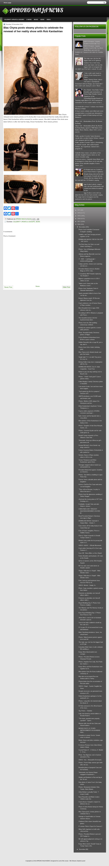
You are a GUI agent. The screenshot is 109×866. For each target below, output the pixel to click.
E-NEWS (29, 19)
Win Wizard (73, 861)
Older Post (66, 287)
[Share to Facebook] (38, 219)
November (82, 849)
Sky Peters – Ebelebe (85, 711)
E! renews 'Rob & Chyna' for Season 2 (90, 826)
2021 (78, 210)
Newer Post (8, 287)
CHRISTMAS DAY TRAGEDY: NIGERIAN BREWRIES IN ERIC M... (89, 511)
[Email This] (32, 219)
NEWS (42, 19)
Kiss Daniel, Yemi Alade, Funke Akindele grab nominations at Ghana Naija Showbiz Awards (93, 92)
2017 (78, 221)
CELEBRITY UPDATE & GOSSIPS (14, 19)
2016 (78, 224)
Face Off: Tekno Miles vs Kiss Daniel (90, 553)
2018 (78, 218)
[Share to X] (36, 219)
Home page (7, 3)
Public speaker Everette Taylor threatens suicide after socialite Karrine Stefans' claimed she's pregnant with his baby (89, 138)
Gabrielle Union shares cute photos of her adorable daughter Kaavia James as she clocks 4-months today (88, 155)
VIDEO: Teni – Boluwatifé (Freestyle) (90, 760)
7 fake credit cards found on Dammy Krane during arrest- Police (92, 75)
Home (38, 286)
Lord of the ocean (63, 861)
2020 (78, 213)
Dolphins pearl (81, 861)
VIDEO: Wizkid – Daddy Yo (87, 585)
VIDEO (49, 19)
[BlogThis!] (34, 219)
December (82, 227)
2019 (78, 216)
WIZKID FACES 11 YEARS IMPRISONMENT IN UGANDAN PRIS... (89, 730)
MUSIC (36, 19)
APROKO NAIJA (20, 219)
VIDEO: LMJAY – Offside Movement (90, 545)
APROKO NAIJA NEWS (36, 10)
